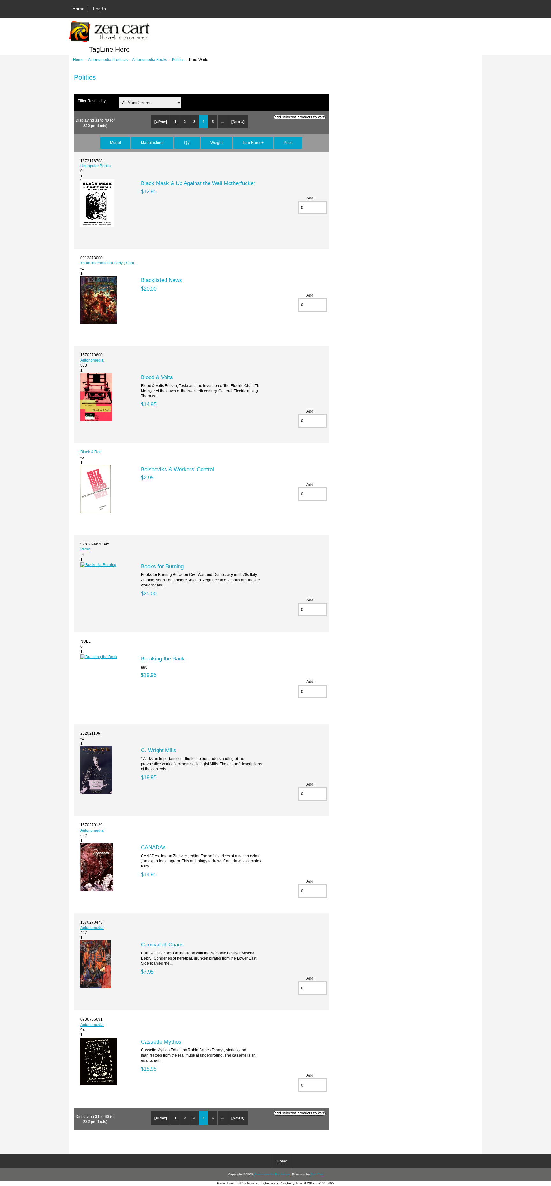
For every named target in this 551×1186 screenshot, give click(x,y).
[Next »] (238, 122)
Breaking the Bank (163, 658)
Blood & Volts (157, 377)
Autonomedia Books (149, 59)
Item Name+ (253, 142)
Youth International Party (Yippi (107, 263)
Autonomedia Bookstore (272, 1174)
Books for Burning (162, 566)
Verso (85, 549)
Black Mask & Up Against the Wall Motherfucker (198, 183)
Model (115, 142)
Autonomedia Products (108, 59)
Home (78, 8)
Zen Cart (317, 1174)
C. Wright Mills (158, 750)
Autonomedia (92, 360)
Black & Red (91, 452)
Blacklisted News (161, 280)
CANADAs (153, 847)
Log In (99, 8)
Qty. (187, 142)
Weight (216, 142)
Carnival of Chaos (162, 944)
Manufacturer (152, 142)
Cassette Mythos (161, 1042)
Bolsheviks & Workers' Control (177, 469)
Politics (178, 59)
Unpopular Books (95, 166)
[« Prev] (160, 122)
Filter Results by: (92, 101)
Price (288, 142)
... (222, 122)
